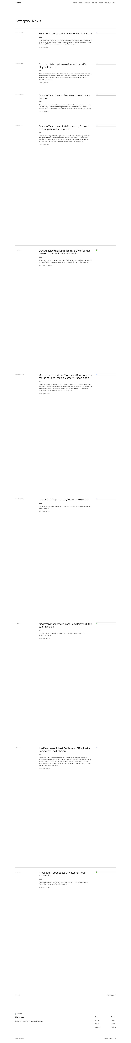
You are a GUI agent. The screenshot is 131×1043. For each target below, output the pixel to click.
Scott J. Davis (47, 393)
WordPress (113, 1038)
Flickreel (18, 3)
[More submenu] (115, 2)
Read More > (71, 44)
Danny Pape (47, 511)
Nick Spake (46, 47)
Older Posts (111, 995)
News (40, 37)
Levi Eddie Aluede (48, 265)
